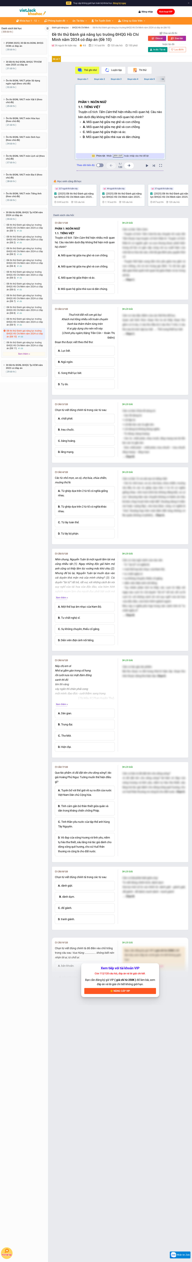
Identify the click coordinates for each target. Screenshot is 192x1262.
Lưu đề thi (179, 49)
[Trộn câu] (154, 166)
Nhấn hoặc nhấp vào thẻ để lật (122, 155)
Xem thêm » (62, 597)
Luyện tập (116, 70)
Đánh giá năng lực (60, 27)
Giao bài (178, 38)
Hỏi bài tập (7, 1255)
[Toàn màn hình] (161, 166)
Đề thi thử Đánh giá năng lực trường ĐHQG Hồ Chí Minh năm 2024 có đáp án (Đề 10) (131, 27)
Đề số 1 (56, 59)
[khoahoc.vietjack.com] (32, 11)
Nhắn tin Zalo (183, 1254)
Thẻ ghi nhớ (90, 70)
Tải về (159, 49)
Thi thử (143, 70)
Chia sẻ (159, 38)
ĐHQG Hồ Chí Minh (80, 27)
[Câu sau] (129, 165)
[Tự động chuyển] (147, 166)
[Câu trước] (111, 165)
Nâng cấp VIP (121, 990)
